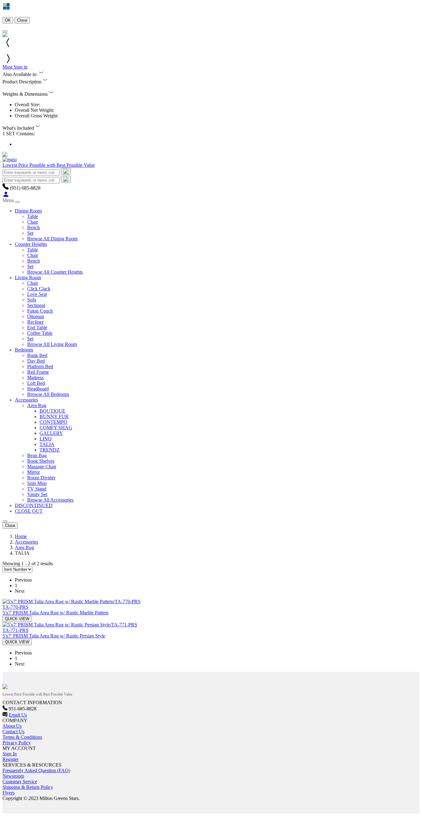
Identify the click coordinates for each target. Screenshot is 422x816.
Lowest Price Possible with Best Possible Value (48, 165)
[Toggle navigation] (17, 202)
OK (8, 20)
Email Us (18, 714)
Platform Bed (40, 366)
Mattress (35, 377)
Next (19, 591)
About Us (12, 726)
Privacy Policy (16, 742)
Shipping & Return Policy (27, 787)
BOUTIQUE (52, 411)
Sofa (31, 299)
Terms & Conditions (22, 737)
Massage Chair (41, 466)
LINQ (46, 438)
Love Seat (37, 294)
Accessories (26, 542)
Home (21, 536)
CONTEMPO (53, 422)
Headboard (38, 388)
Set (30, 233)
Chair (32, 222)
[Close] (4, 31)
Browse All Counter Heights (55, 272)
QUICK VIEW (17, 618)
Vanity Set (37, 494)
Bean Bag (37, 455)
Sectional (36, 305)
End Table (37, 327)
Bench (33, 227)
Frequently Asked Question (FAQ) (36, 770)
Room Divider (41, 477)
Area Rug (36, 405)
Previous (23, 580)
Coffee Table (40, 333)
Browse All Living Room (52, 344)
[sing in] (5, 196)
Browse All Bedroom (48, 394)
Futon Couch (40, 310)
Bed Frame (38, 372)
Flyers (8, 792)
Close (22, 20)
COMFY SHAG (56, 427)
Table (32, 216)
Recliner (35, 322)
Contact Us (13, 731)
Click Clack (38, 288)
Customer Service (19, 781)
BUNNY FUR (54, 416)
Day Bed (36, 361)
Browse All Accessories (50, 500)
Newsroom (13, 776)
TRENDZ (50, 449)
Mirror (33, 472)
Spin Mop (37, 483)
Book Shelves (40, 461)
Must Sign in (14, 66)
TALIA (47, 444)
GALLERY (51, 433)
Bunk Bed (37, 355)
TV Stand (36, 488)
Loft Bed (36, 383)
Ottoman (35, 316)
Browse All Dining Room (52, 238)
